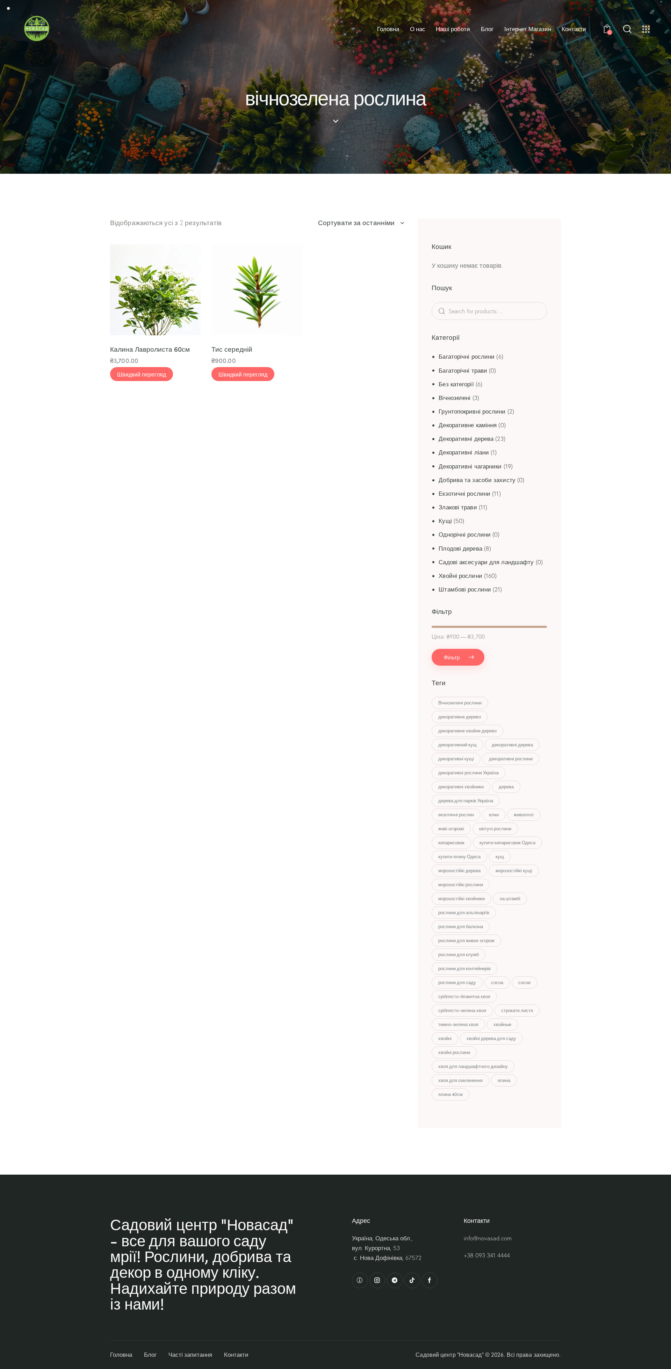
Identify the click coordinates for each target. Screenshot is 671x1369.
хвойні (445, 1038)
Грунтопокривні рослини (472, 411)
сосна (497, 982)
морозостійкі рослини (460, 884)
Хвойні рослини (460, 575)
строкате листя (517, 1010)
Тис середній (231, 349)
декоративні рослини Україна (468, 772)
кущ (500, 856)
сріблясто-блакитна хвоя (464, 996)
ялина (504, 1080)
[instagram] (377, 1280)
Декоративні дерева (466, 438)
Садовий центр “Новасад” (449, 1354)
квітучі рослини (495, 828)
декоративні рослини (511, 758)
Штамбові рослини (465, 589)
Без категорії (456, 384)
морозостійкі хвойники (461, 898)
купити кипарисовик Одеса (507, 842)
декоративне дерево (459, 717)
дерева (506, 786)
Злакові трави (458, 507)
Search (453, 311)
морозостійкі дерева (459, 870)
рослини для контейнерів (464, 968)
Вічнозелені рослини (460, 703)
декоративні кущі (456, 758)
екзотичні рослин (456, 814)
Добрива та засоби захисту (477, 479)
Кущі (445, 520)
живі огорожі (451, 828)
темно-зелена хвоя (458, 1024)
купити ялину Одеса (459, 856)
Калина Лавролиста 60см (150, 349)
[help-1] (360, 1280)
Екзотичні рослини (464, 493)
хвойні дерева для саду (491, 1038)
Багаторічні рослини (467, 356)
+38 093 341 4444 (487, 1255)
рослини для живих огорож (466, 940)
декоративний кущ (457, 744)
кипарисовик (451, 842)
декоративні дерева (512, 744)
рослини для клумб (458, 954)
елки (494, 814)
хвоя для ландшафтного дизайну (473, 1066)
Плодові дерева (460, 548)
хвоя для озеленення (460, 1080)
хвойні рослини (454, 1052)
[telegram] (395, 1280)
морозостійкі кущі (514, 870)
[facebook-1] (430, 1280)
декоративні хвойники (461, 786)
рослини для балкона (460, 926)
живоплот (524, 814)
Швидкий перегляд (141, 374)
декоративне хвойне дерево (467, 730)
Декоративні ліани (464, 452)
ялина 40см (450, 1094)
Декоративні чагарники (470, 466)
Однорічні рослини (465, 534)
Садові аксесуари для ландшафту (486, 562)
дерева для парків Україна (465, 800)
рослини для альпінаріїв (463, 912)
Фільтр (452, 657)
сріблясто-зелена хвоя (462, 1010)
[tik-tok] (412, 1280)
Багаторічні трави (463, 370)
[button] (125, 290)
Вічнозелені (454, 397)
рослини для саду (457, 982)
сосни (524, 982)
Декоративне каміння (468, 425)
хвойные (502, 1024)
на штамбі (510, 898)
